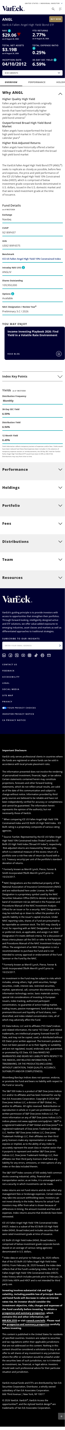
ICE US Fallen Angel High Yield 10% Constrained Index (31, 258)
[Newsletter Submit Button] (60, 646)
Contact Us (9, 664)
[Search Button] (53, 9)
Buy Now (56, 19)
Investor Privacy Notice (18, 714)
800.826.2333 (9, 1320)
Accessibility (11, 676)
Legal (6, 683)
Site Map (7, 695)
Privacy (7, 701)
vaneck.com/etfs (35, 1320)
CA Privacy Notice (14, 720)
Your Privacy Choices (21, 707)
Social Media (10, 689)
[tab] (32, 376)
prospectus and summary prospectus (23, 1312)
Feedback (8, 670)
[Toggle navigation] (60, 9)
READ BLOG (14, 354)
